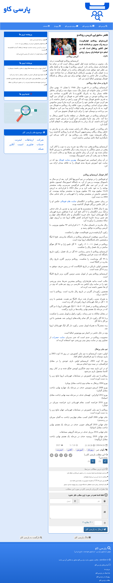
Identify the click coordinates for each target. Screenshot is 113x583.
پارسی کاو (102, 26)
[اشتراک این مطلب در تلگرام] (70, 455)
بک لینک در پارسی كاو (103, 573)
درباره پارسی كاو (70, 26)
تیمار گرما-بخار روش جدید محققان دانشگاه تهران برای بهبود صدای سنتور (85, 484)
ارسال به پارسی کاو (95, 529)
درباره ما (107, 569)
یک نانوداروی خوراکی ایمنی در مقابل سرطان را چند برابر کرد (28, 74)
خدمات (45, 26)
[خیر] (92, 461)
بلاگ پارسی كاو (87, 26)
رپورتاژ (56, 26)
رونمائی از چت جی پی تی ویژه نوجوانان (95, 476)
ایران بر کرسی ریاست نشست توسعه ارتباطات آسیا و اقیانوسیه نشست (27, 48)
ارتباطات (29, 140)
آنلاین (69, 450)
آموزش (80, 450)
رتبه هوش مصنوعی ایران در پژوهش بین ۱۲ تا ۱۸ (30, 43)
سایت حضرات (58, 337)
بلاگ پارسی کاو (82, 537)
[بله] (105, 461)
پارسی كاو (17, 9)
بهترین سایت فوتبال (67, 160)
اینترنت (59, 450)
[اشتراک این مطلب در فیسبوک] (66, 455)
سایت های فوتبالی (68, 201)
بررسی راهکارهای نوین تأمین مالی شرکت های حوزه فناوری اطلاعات (26, 78)
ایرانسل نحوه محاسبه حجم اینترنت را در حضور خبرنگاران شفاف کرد (87, 473)
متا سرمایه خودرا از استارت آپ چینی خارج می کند (31, 53)
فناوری (29, 144)
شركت (40, 140)
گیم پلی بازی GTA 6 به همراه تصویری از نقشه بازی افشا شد (88, 480)
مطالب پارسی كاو (104, 580)
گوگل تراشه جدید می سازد (38, 39)
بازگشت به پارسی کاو (30, 537)
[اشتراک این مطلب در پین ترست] (56, 455)
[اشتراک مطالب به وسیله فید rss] (52, 455)
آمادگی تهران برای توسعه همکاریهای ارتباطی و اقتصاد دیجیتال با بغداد (27, 69)
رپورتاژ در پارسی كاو (103, 576)
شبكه (41, 149)
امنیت (20, 144)
